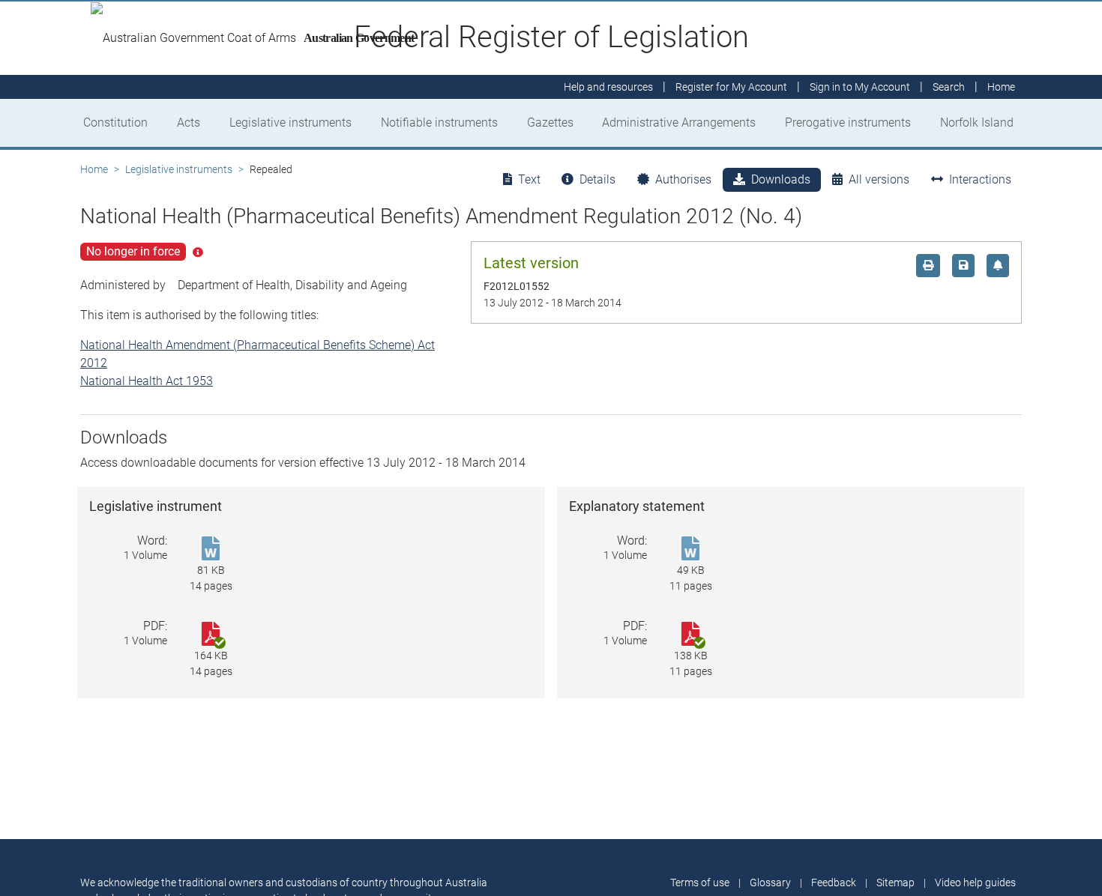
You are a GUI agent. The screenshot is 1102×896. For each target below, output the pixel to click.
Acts (188, 122)
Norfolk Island (977, 122)
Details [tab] (597, 179)
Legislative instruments (290, 122)
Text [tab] (529, 179)
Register (731, 87)
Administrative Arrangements (679, 122)
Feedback (833, 883)
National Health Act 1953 (146, 381)
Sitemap (895, 883)
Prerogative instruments (848, 122)
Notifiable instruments (439, 122)
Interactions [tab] (980, 179)
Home (94, 169)
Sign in (860, 87)
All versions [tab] (879, 179)
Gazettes (550, 122)
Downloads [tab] (780, 179)
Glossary (770, 883)
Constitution (115, 122)
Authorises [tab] (683, 179)
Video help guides (975, 883)
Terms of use (699, 883)
